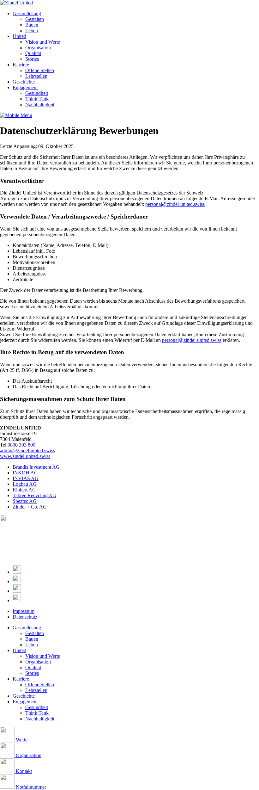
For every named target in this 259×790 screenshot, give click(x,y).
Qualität (33, 53)
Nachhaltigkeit (39, 104)
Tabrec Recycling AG (34, 495)
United (19, 36)
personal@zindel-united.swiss (175, 204)
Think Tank (37, 99)
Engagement (25, 87)
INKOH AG (25, 472)
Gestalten (34, 19)
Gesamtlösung (27, 13)
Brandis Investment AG (36, 467)
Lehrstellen (36, 76)
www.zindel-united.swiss (25, 456)
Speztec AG (25, 501)
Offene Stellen (39, 70)
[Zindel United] (16, 2)
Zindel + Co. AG (30, 506)
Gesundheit (36, 93)
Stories (32, 59)
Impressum (23, 611)
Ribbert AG (24, 489)
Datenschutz (25, 617)
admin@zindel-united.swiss (27, 450)
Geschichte (24, 81)
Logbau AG (25, 484)
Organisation (38, 47)
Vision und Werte (42, 42)
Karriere (21, 64)
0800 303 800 (21, 444)
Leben (31, 30)
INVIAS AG (26, 478)
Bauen (31, 25)
